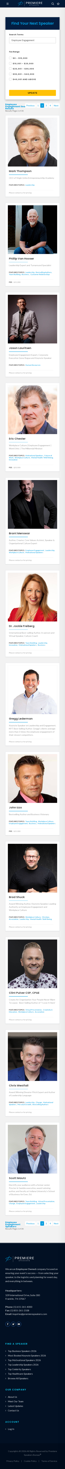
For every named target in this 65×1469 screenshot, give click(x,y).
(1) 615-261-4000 (22, 1306)
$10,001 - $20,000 (23, 63)
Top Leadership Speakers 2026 (23, 1364)
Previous (30, 105)
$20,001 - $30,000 (23, 68)
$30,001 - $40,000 (23, 74)
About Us (12, 1397)
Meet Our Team (15, 1401)
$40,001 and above (24, 79)
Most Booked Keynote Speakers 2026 (27, 1355)
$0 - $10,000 (20, 58)
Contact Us (13, 1410)
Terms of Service (49, 1461)
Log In (11, 1429)
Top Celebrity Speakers (19, 1369)
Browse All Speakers (18, 1378)
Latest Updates (15, 1406)
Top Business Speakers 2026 (22, 1351)
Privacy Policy (12, 1461)
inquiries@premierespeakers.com (29, 1314)
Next (56, 105)
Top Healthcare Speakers (20, 1373)
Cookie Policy (30, 1461)
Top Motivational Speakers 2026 (24, 1360)
